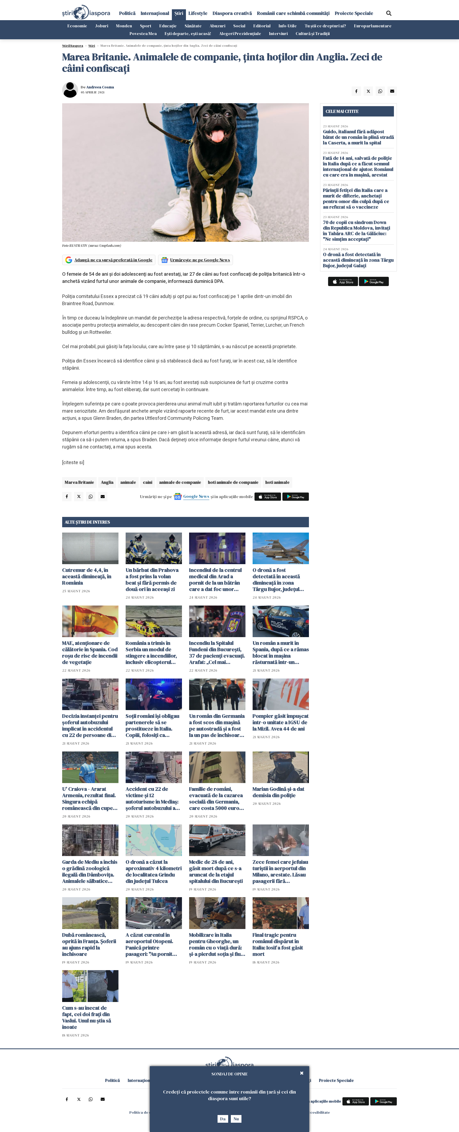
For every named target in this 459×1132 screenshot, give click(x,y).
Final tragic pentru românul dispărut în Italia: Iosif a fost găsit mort (278, 944)
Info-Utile (288, 26)
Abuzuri (217, 26)
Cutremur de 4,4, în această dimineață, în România (86, 576)
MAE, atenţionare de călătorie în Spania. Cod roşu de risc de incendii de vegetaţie (90, 652)
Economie (77, 26)
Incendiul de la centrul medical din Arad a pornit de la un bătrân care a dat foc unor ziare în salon (215, 579)
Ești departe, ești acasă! (188, 33)
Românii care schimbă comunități (293, 13)
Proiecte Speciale (354, 13)
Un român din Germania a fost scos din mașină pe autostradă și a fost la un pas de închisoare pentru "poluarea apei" (217, 725)
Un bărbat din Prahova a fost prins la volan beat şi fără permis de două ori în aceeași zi (152, 579)
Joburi (101, 26)
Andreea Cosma (100, 87)
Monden (124, 26)
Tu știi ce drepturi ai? (325, 26)
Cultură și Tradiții (313, 33)
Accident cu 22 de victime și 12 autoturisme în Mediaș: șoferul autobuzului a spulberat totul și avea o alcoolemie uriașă (154, 798)
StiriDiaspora (72, 46)
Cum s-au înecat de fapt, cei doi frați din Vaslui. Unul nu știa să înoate (86, 1017)
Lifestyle (198, 13)
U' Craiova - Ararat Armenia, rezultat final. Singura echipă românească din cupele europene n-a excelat (89, 798)
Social (239, 26)
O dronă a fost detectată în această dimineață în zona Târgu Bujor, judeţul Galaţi (276, 579)
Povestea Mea (143, 33)
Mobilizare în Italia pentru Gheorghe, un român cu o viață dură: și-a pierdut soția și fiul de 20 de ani (215, 944)
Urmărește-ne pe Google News (200, 260)
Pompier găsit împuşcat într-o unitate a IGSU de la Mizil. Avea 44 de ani (281, 722)
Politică (127, 13)
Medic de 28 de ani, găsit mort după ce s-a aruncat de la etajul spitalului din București (216, 871)
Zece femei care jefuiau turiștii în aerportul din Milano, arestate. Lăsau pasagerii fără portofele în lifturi (280, 871)
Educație (168, 26)
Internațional (155, 13)
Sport (145, 26)
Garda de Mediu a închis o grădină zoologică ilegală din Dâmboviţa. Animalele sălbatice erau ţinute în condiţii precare (89, 871)
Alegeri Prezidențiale (240, 33)
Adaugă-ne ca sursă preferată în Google (113, 260)
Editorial (262, 26)
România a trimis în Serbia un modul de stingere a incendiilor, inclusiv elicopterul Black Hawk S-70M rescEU (151, 652)
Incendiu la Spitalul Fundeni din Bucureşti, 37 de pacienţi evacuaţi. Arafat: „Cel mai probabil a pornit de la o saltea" (217, 652)
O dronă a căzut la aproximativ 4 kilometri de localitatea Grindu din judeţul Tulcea (154, 871)
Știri (179, 13)
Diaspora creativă (232, 13)
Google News (196, 496)
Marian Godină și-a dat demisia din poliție (278, 792)
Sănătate (193, 26)
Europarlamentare (373, 26)
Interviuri (278, 33)
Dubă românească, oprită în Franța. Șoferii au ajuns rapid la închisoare (89, 944)
